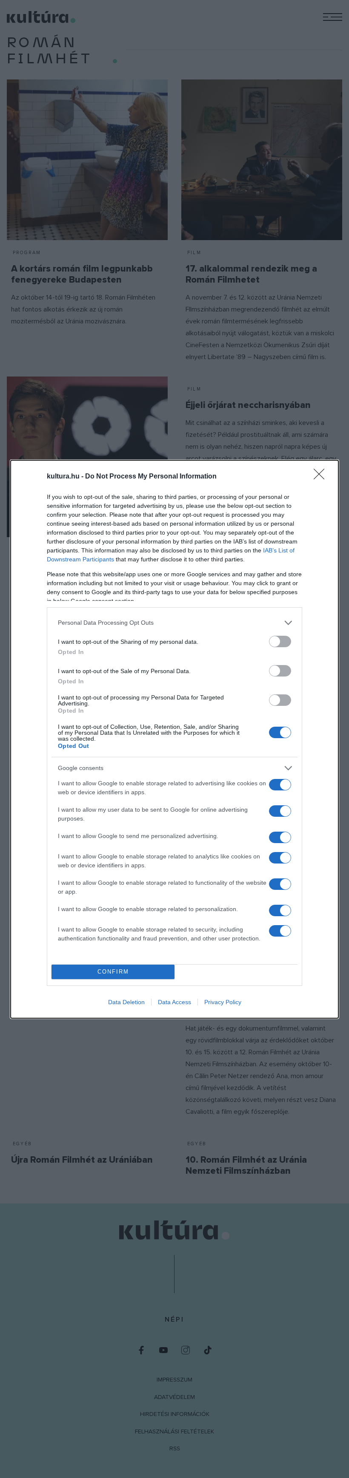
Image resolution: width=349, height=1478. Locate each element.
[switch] (280, 641)
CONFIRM (113, 971)
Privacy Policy (222, 1002)
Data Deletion (126, 1002)
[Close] (322, 477)
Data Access (174, 1002)
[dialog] (174, 739)
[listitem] (174, 622)
